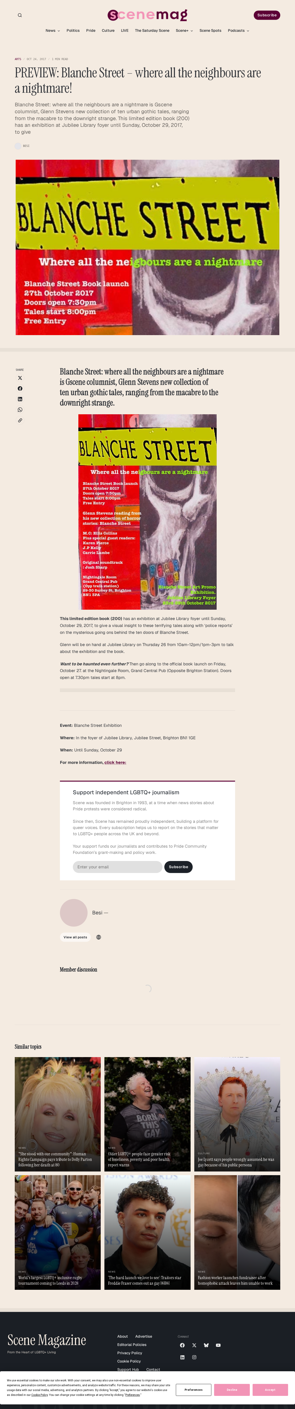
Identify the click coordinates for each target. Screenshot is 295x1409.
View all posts (75, 937)
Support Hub (128, 1369)
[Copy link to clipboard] (20, 420)
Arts (18, 59)
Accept (270, 1390)
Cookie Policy (129, 1361)
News (51, 30)
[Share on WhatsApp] (20, 409)
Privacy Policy (129, 1353)
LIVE (125, 30)
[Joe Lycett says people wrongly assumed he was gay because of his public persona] (237, 1114)
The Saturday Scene (152, 30)
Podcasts (237, 30)
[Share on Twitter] (20, 378)
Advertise (143, 1336)
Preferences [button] (132, 1395)
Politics (73, 30)
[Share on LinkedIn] (20, 399)
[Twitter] (194, 1345)
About (122, 1336)
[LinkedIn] (182, 1357)
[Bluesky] (206, 1345)
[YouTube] (218, 1345)
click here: (115, 762)
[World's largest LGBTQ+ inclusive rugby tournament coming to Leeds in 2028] (58, 1232)
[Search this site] (20, 15)
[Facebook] (182, 1345)
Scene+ (182, 30)
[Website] (99, 937)
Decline (232, 1390)
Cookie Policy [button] (39, 1395)
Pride (90, 30)
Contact (153, 1369)
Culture (108, 30)
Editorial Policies (132, 1344)
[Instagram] (194, 1357)
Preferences (194, 1390)
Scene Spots (210, 30)
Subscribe (267, 15)
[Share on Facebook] (20, 388)
